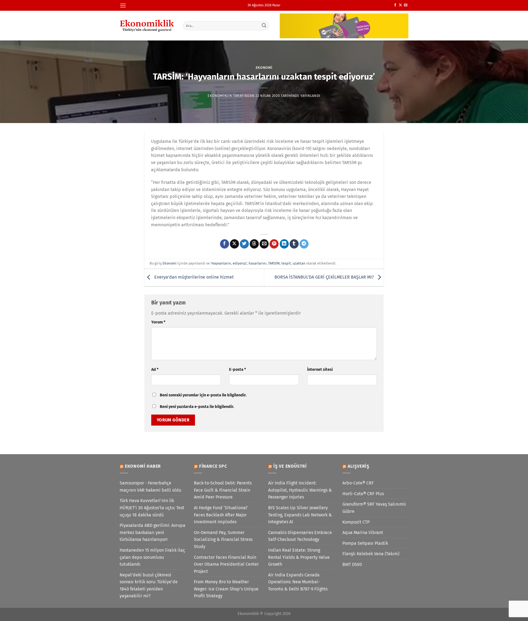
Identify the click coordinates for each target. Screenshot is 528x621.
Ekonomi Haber (143, 466)
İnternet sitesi (320, 369)
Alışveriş (358, 466)
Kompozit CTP (356, 522)
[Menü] (123, 5)
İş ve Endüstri (290, 466)
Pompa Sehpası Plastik (365, 543)
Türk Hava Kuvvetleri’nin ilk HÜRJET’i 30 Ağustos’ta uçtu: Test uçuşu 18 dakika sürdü (152, 507)
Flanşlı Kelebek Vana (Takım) (370, 553)
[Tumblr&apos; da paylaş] (294, 244)
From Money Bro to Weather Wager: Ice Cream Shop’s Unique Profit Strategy (226, 588)
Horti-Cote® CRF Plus (363, 493)
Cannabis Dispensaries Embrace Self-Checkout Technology (300, 536)
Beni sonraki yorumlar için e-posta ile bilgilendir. (203, 395)
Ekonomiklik (220, 96)
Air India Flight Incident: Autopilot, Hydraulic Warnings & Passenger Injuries (300, 490)
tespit (286, 263)
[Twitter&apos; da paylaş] (244, 244)
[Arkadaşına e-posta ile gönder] (264, 244)
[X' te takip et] (400, 5)
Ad (154, 369)
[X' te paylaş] (234, 244)
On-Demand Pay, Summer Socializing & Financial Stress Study (223, 539)
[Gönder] (264, 25)
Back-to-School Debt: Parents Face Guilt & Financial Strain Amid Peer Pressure (223, 490)
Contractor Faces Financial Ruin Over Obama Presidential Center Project (226, 564)
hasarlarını (257, 263)
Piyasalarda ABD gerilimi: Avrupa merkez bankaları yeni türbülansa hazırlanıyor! (152, 532)
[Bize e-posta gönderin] (405, 5)
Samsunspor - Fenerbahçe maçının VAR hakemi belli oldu (150, 486)
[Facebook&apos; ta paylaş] (224, 244)
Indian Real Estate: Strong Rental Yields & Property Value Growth (299, 557)
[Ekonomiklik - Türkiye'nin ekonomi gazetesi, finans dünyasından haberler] (147, 26)
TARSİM (274, 263)
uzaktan (299, 263)
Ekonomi (264, 68)
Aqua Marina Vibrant (362, 532)
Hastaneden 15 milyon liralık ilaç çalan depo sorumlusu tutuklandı (152, 557)
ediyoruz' (240, 263)
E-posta (237, 369)
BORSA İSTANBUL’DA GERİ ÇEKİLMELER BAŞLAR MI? (324, 277)
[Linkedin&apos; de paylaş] (284, 244)
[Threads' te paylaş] (254, 244)
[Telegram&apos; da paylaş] (304, 244)
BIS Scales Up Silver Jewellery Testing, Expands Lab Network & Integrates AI (300, 514)
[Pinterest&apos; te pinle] (274, 244)
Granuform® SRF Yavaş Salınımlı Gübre (374, 508)
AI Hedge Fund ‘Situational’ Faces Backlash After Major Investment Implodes (221, 514)
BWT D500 (352, 564)
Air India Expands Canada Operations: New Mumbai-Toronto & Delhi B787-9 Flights (298, 582)
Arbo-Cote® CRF (358, 483)
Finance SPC (213, 466)
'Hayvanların (221, 263)
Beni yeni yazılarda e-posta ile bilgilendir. (197, 406)
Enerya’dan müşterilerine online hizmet (193, 277)
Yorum (158, 322)
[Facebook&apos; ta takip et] (395, 5)
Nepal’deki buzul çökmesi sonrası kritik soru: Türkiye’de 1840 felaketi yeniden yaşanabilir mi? (149, 585)
